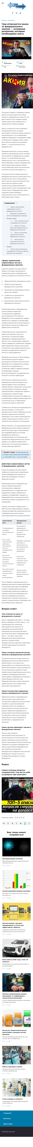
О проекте (7, 1113)
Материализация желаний (12, 858)
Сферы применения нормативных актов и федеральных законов (15, 209)
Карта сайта (8, 1124)
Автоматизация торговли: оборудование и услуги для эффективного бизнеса (13, 925)
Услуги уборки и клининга (12, 1099)
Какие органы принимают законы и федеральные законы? (17, 241)
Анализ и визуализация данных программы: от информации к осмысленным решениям (14, 996)
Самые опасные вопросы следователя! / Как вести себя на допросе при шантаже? (17, 251)
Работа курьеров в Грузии (12, 1066)
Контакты (7, 1118)
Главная (4, 20)
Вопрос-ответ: (12, 218)
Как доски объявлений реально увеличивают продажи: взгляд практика (14, 1032)
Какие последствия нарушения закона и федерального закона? (18, 235)
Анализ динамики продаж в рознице (16, 891)
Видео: (9, 246)
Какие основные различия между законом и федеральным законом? (19, 228)
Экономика (11, 20)
